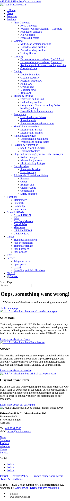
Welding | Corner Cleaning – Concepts (41, 28)
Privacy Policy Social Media (48, 475)
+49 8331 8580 (8, 1)
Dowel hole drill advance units (36, 111)
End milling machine (31, 102)
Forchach (19, 202)
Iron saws (25, 92)
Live (9, 254)
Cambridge (19, 206)
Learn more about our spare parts (17, 404)
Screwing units (28, 120)
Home (11, 10)
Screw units (20, 114)
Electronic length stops (32, 163)
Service (11, 258)
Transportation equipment (34, 138)
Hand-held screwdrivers (33, 117)
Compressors (27, 190)
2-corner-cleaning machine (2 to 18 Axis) (42, 59)
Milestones (19, 227)
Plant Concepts (22, 22)
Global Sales (20, 224)
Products (11, 19)
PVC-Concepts (28, 25)
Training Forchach (23, 245)
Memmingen (20, 199)
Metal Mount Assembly (26, 126)
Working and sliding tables (34, 141)
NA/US (11, 273)
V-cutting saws (28, 89)
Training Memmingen (25, 239)
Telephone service (23, 261)
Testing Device (28, 53)
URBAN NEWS (23, 230)
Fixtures (24, 178)
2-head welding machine (33, 50)
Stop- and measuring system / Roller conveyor (38, 154)
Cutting (18, 71)
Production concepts (31, 31)
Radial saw (26, 83)
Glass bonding (21, 166)
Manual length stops (31, 160)
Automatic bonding (30, 169)
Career (10, 236)
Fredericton (20, 209)
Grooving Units (28, 68)
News (10, 13)
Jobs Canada (20, 251)
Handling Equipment (25, 135)
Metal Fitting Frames (31, 132)
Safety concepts (28, 193)
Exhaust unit (27, 184)
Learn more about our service (15, 370)
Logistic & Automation (26, 144)
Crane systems (28, 187)
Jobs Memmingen (23, 242)
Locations (12, 196)
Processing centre (29, 37)
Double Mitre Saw (30, 74)
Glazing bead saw (30, 77)
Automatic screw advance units (37, 123)
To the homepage (9, 308)
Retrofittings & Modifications (29, 270)
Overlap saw (27, 86)
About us (5, 446)
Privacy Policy (20, 475)
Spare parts (19, 264)
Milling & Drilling (23, 95)
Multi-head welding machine (35, 43)
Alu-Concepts (27, 34)
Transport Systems (30, 151)
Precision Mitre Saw (31, 80)
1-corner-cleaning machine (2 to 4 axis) (41, 62)
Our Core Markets (23, 221)
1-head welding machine (33, 47)
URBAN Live (21, 233)
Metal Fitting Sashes (31, 129)
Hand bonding (28, 172)
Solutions (12, 16)
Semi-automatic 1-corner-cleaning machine (43, 65)
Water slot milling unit (32, 99)
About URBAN (15, 212)
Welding (18, 40)
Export (17, 267)
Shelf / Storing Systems (32, 147)
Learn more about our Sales (15, 339)
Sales (16, 218)
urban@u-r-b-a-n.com (19, 431)
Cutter (23, 181)
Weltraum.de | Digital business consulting (37, 487)
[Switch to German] (12, 276)
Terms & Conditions (11, 479)
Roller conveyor (29, 157)
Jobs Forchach (21, 248)
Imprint (4, 475)
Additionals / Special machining (31, 175)
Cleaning (18, 56)
